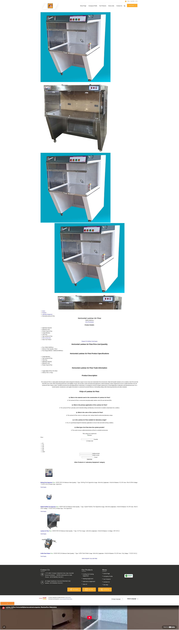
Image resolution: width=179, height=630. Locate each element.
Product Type (45, 365)
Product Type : (55, 484)
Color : (128, 482)
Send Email (131, 5)
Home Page (83, 5)
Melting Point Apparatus (46, 482)
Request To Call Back (86, 341)
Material (44, 363)
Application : (109, 482)
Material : (119, 482)
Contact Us (119, 5)
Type (43, 358)
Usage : (99, 482)
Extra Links (111, 5)
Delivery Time (45, 372)
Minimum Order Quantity (48, 349)
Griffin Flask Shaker (45, 553)
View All (85, 584)
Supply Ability (45, 370)
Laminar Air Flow (45, 531)
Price (43, 347)
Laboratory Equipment (89, 581)
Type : (86, 482)
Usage (43, 356)
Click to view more (46, 337)
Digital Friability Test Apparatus (48, 506)
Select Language (131, 598)
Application (44, 361)
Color (43, 360)
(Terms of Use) (68, 597)
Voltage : (50, 508)
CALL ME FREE (93, 558)
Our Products (102, 5)
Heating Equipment (88, 578)
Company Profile (93, 5)
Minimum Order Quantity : (71, 482)
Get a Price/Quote (89, 322)
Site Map (105, 585)
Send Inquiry (94, 341)
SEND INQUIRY (85, 558)
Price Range (45, 350)
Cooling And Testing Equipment (88, 575)
